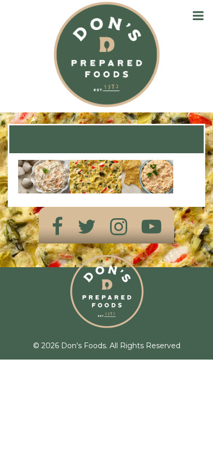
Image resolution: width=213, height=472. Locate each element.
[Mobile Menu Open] (198, 15)
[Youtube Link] (151, 226)
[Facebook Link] (57, 226)
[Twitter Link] (86, 226)
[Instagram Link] (118, 226)
